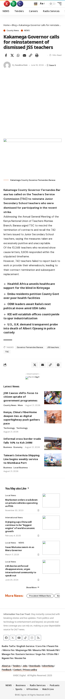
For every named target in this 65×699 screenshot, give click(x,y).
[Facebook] (6, 638)
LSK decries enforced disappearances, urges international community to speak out (20, 570)
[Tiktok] (25, 638)
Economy (18, 447)
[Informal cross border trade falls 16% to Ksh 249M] (53, 443)
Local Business (21, 467)
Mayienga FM (23, 650)
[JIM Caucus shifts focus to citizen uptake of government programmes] (53, 397)
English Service (25, 646)
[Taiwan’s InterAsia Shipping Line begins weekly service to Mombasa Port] (53, 460)
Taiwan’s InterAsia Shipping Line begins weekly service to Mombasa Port (21, 458)
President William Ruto (40, 596)
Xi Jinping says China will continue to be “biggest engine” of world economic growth (20, 526)
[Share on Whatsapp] (18, 55)
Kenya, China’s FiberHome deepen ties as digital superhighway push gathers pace (21, 417)
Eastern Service (25, 654)
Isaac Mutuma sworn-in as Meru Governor (19, 549)
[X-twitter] (12, 638)
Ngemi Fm (7, 658)
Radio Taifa (8, 646)
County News (13, 30)
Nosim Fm (20, 658)
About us (6, 666)
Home (6, 25)
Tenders (16, 666)
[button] (35, 3)
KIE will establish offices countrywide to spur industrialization (31, 316)
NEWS (26, 30)
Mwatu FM (39, 650)
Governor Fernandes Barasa (30, 347)
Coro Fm (41, 646)
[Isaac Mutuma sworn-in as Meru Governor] (51, 548)
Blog (14, 25)
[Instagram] (32, 638)
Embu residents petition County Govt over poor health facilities (31, 296)
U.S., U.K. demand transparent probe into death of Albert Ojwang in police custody (30, 328)
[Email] (24, 55)
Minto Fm (8, 650)
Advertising (48, 666)
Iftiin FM (52, 654)
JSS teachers (53, 347)
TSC (7, 351)
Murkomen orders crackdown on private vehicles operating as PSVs (21, 503)
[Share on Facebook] (5, 55)
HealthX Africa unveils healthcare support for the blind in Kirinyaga (29, 286)
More (20, 405)
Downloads (34, 666)
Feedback (6, 669)
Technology (9, 428)
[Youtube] (19, 638)
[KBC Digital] (13, 3)
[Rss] (38, 638)
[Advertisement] (32, 104)
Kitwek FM (53, 650)
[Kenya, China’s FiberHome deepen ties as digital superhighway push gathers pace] (53, 416)
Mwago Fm (8, 654)
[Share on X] (12, 55)
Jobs (25, 666)
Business (7, 447)
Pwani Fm (52, 646)
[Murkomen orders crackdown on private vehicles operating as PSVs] (51, 500)
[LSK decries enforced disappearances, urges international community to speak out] (51, 567)
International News (14, 517)
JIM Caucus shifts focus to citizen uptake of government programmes (20, 396)
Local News (10, 495)
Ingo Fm (40, 654)
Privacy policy (30, 669)
